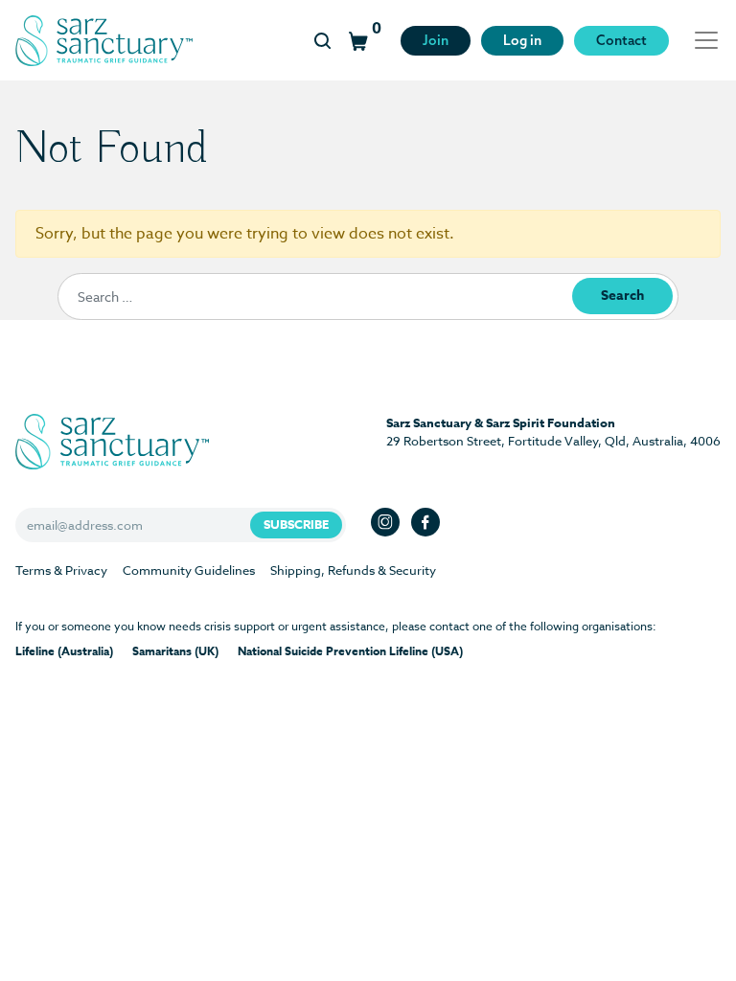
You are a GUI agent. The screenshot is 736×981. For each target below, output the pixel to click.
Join (435, 40)
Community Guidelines (189, 570)
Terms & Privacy (61, 570)
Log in (522, 40)
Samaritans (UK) (175, 651)
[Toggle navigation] (700, 40)
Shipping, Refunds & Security (353, 570)
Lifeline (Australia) (64, 651)
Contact (621, 40)
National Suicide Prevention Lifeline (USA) (350, 651)
